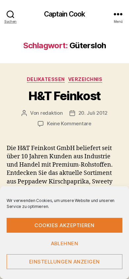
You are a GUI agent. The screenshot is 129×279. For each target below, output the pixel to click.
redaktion (51, 113)
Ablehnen (64, 243)
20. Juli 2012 (93, 113)
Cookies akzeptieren (64, 225)
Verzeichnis (85, 79)
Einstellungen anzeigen (64, 262)
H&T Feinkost (64, 96)
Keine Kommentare (69, 123)
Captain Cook (64, 14)
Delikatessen (46, 79)
